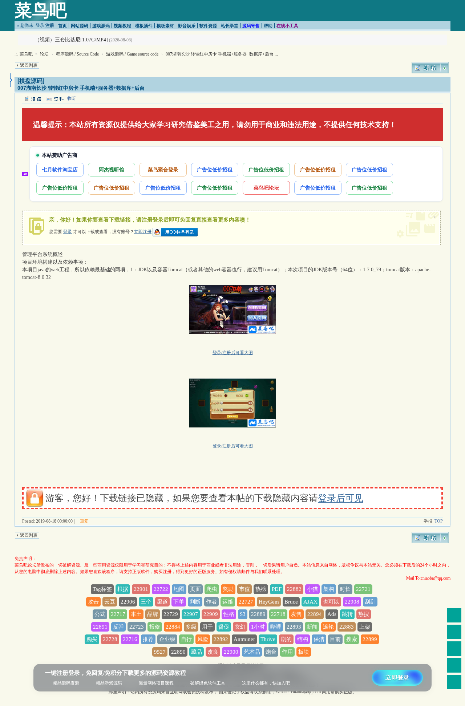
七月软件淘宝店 (60, 169)
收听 (71, 98)
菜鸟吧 (41, 10)
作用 (287, 652)
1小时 (258, 627)
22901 (141, 589)
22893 (294, 627)
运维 (227, 602)
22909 (210, 614)
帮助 (268, 25)
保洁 (319, 639)
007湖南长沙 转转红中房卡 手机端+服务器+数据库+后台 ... (222, 54)
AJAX (310, 602)
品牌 (152, 614)
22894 (314, 614)
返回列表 (28, 65)
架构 (328, 589)
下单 (178, 602)
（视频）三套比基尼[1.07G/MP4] (71, 39)
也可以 (331, 602)
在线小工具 (287, 25)
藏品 (196, 652)
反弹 (118, 627)
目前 (335, 639)
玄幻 (240, 627)
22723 (136, 627)
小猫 (312, 589)
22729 (170, 614)
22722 (161, 589)
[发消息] (32, 98)
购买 (91, 639)
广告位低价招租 (214, 169)
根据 (122, 589)
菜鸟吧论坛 (266, 187)
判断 (195, 602)
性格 (228, 614)
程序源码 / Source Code (77, 54)
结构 (302, 639)
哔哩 (275, 627)
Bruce (291, 602)
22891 (100, 627)
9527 (160, 652)
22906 (128, 602)
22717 (118, 614)
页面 (195, 589)
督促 (223, 627)
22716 (130, 639)
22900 (231, 652)
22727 (246, 602)
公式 (99, 614)
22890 (178, 652)
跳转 (347, 614)
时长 (345, 589)
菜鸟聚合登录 (163, 169)
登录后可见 (340, 498)
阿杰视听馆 (111, 169)
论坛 (44, 54)
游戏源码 (101, 25)
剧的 (286, 639)
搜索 (351, 639)
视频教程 (122, 25)
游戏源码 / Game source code (132, 54)
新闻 (312, 627)
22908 (352, 602)
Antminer (244, 639)
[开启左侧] (11, 80)
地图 (179, 589)
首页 (62, 25)
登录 (40, 25)
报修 (154, 627)
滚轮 (328, 627)
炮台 (271, 652)
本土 (136, 614)
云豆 (109, 602)
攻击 (93, 602)
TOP (438, 521)
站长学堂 (229, 25)
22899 (370, 639)
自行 (186, 639)
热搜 (363, 614)
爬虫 (211, 589)
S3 (243, 614)
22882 (294, 589)
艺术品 (252, 652)
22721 (363, 589)
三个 (146, 602)
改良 (212, 652)
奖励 (228, 589)
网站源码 (79, 25)
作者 (211, 602)
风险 (202, 639)
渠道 (162, 602)
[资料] (54, 98)
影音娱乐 (186, 25)
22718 (278, 614)
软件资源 (208, 25)
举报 (428, 521)
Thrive (267, 639)
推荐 (148, 639)
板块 (303, 652)
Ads (331, 614)
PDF (277, 589)
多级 (191, 627)
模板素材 (165, 25)
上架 (364, 627)
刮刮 (370, 602)
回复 (84, 521)
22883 (346, 627)
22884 (173, 627)
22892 (221, 639)
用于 (207, 627)
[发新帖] (430, 67)
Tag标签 (102, 589)
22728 (110, 639)
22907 (190, 614)
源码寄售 (251, 25)
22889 (258, 614)
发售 (296, 614)
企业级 (167, 639)
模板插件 (144, 25)
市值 (244, 589)
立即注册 (142, 231)
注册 (49, 25)
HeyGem (269, 602)
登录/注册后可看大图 (233, 352)
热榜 (260, 589)
